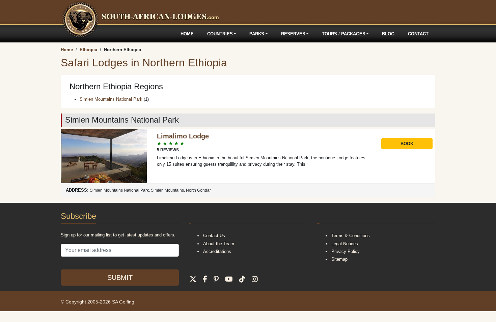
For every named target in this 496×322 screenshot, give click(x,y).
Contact (418, 33)
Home (187, 33)
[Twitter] (193, 279)
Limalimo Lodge (183, 136)
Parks (256, 33)
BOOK (407, 143)
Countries (220, 33)
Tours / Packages (343, 33)
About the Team (218, 243)
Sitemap (339, 259)
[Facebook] (205, 279)
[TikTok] (242, 279)
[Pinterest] (216, 279)
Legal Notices (344, 243)
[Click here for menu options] (62, 34)
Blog (388, 33)
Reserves (293, 33)
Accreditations (217, 251)
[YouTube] (229, 279)
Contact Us (214, 235)
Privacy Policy (345, 251)
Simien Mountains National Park (111, 99)
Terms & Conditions (350, 235)
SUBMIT (120, 277)
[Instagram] (255, 279)
